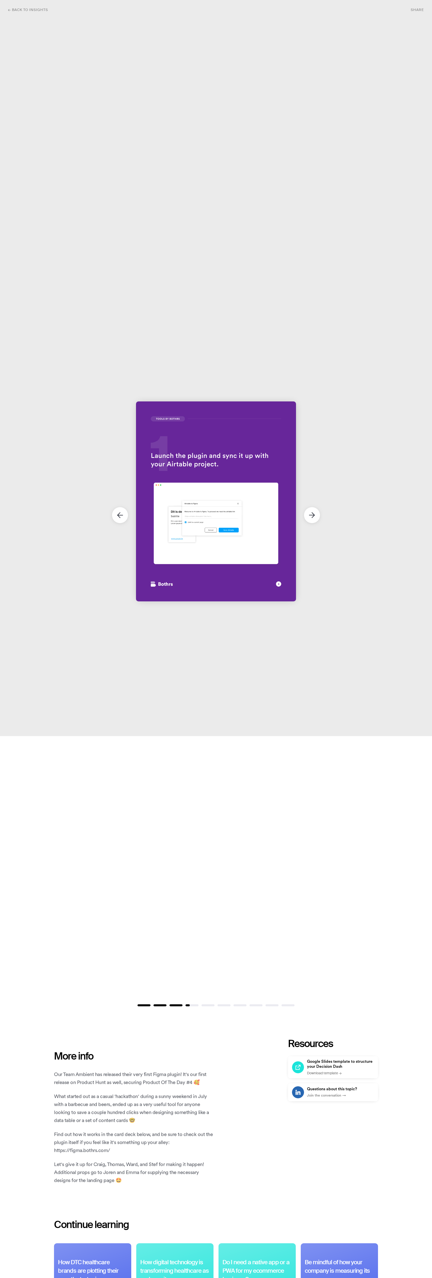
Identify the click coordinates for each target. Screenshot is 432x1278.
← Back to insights (28, 10)
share (417, 10)
